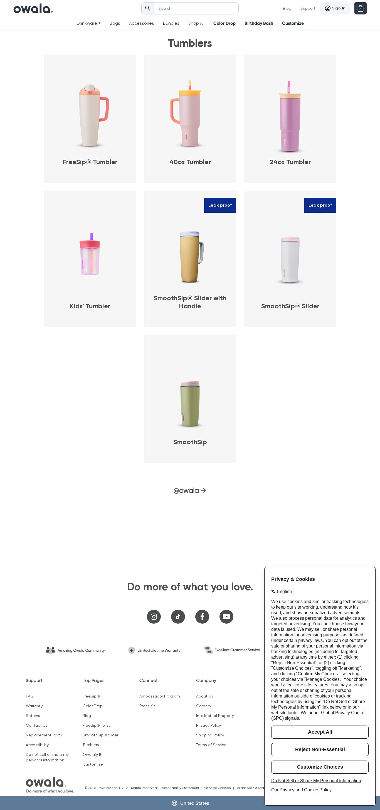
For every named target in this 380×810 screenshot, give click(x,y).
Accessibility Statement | (182, 788)
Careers (203, 706)
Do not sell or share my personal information (47, 757)
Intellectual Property (215, 715)
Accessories (141, 23)
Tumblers (91, 744)
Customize (293, 23)
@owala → (190, 490)
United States (194, 803)
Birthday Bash (259, 23)
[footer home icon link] (50, 785)
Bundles (171, 23)
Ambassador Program (159, 696)
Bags (115, 23)
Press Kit (147, 706)
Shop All (196, 23)
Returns (33, 715)
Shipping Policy (210, 735)
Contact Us (36, 725)
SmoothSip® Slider (100, 735)
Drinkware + (89, 23)
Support (307, 8)
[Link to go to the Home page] (33, 8)
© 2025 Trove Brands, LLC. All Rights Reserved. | (123, 788)
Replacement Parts (44, 735)
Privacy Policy (208, 725)
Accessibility (37, 744)
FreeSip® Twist (96, 725)
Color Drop (224, 23)
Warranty (34, 706)
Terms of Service (211, 744)
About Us (204, 696)
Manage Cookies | (219, 788)
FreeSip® (91, 696)
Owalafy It (92, 754)
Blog (287, 8)
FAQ (30, 696)
